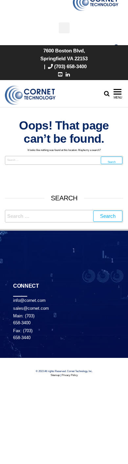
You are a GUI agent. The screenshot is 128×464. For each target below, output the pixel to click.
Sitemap (55, 375)
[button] (64, 27)
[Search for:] (64, 160)
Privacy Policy (70, 375)
